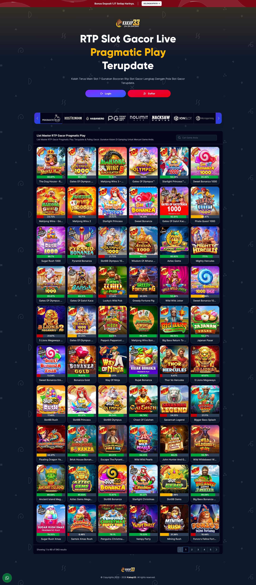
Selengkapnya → (151, 3)
